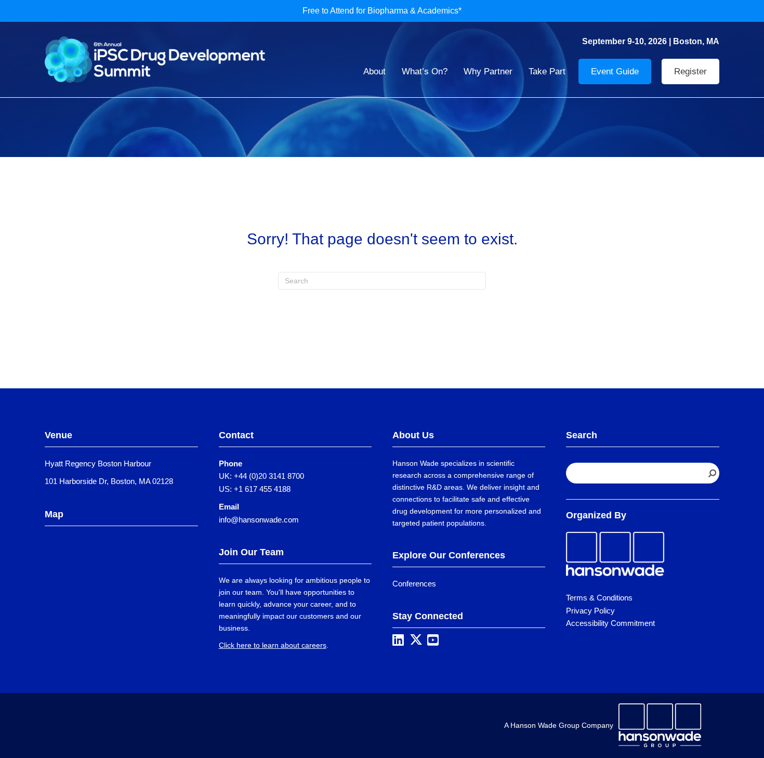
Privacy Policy (590, 610)
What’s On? (424, 71)
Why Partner (488, 71)
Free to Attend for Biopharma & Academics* (382, 10)
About (374, 71)
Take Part (547, 71)
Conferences (414, 583)
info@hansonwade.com (259, 519)
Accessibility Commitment (610, 623)
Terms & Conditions (599, 597)
